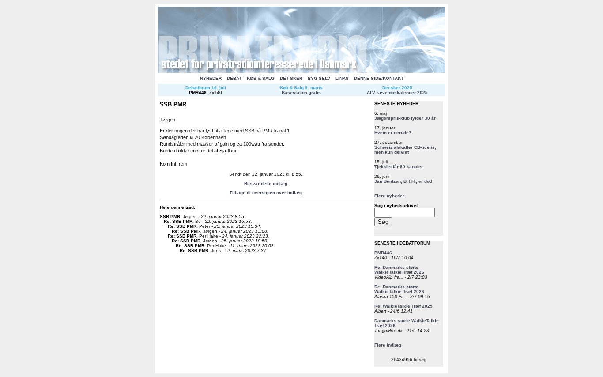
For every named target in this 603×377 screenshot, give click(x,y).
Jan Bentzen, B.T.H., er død (403, 181)
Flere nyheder (389, 195)
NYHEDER (211, 78)
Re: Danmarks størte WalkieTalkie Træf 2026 (399, 270)
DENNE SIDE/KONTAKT (378, 78)
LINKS (342, 78)
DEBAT (234, 78)
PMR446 (198, 92)
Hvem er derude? (392, 132)
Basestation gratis (301, 92)
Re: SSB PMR (178, 221)
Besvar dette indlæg (265, 183)
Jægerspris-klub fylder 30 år (405, 118)
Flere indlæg (387, 345)
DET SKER (291, 78)
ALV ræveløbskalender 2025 (397, 92)
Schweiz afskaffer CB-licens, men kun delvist (405, 150)
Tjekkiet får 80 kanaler (398, 166)
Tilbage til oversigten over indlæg (266, 192)
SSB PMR (170, 216)
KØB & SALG (261, 78)
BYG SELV (319, 78)
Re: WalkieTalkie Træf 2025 (403, 306)
